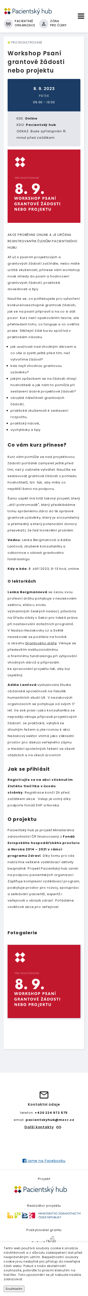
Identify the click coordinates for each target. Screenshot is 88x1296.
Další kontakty (39, 1127)
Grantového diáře (41, 643)
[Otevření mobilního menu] (81, 16)
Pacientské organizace (25, 23)
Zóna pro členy (58, 23)
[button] (44, 981)
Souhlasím (14, 1288)
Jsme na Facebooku (46, 1160)
